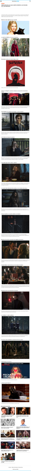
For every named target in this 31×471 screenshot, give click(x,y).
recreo (15, 1)
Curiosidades (3, 3)
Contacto (9, 467)
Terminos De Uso (20, 467)
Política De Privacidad (15, 467)
